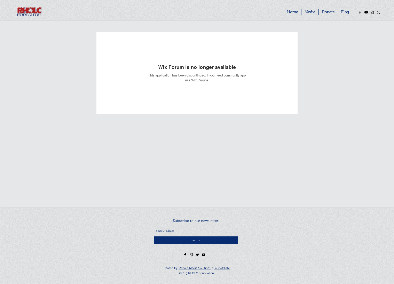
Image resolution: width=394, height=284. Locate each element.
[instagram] (372, 12)
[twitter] (378, 12)
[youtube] (366, 12)
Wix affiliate (222, 268)
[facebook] (360, 12)
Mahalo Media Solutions (195, 268)
